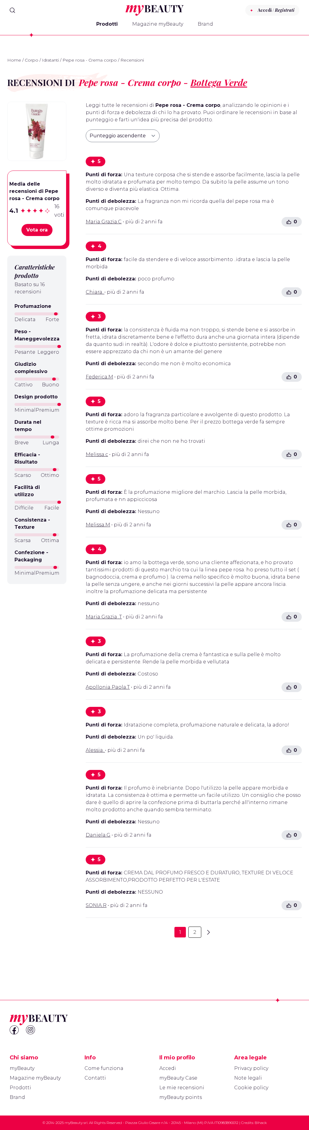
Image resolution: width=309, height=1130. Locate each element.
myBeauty (22, 1068)
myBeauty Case (178, 1078)
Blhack (261, 1122)
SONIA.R (96, 905)
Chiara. (95, 292)
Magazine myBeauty (157, 24)
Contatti (95, 1078)
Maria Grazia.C (104, 222)
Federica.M (99, 377)
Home (14, 60)
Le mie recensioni (181, 1087)
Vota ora (37, 230)
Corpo (31, 60)
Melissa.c (97, 454)
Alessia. (95, 750)
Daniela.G (98, 835)
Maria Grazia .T (104, 617)
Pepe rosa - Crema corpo (89, 60)
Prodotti (107, 24)
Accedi (167, 1068)
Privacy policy (251, 1068)
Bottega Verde (218, 82)
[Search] (12, 10)
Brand (205, 24)
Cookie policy (251, 1087)
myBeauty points (180, 1097)
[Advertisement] (36, 684)
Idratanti (50, 60)
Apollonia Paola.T (108, 687)
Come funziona (103, 1068)
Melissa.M (98, 525)
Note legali (248, 1078)
